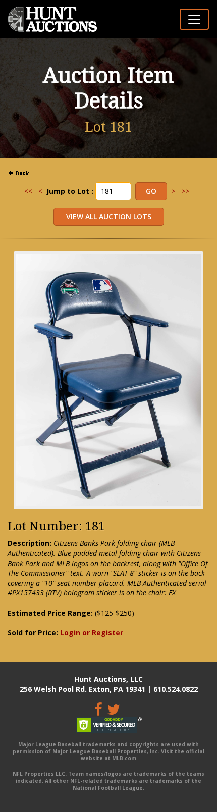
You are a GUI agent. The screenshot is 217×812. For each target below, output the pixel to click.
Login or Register (91, 632)
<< (28, 191)
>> (185, 191)
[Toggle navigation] (194, 19)
